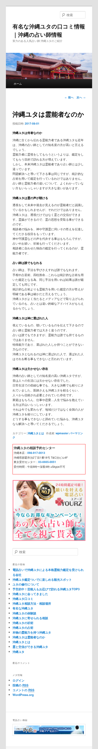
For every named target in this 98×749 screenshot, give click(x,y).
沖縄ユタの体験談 (24, 613)
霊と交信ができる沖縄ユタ (30, 646)
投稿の (20, 685)
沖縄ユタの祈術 (23, 623)
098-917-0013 (36, 453)
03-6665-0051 (47, 462)
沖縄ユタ (18, 651)
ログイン (18, 680)
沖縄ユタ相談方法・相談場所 (32, 603)
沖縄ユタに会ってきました (30, 594)
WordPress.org (23, 695)
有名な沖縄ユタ (23, 608)
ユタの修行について (26, 584)
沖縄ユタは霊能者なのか (29, 637)
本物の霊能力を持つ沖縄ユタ (32, 632)
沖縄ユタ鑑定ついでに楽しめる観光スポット (42, 579)
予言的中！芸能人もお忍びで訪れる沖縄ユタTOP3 (46, 589)
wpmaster (62, 433)
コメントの (23, 690)
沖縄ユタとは (36, 433)
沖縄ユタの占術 (23, 627)
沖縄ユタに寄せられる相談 (30, 618)
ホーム (18, 83)
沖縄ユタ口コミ (23, 598)
